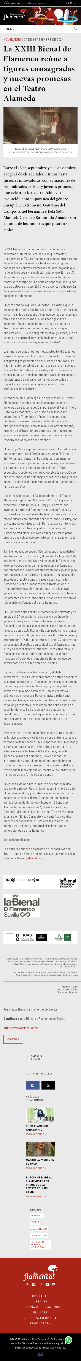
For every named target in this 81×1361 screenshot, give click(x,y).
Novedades (12, 39)
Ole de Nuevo (39, 1229)
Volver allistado (37, 1057)
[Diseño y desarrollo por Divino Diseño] (40, 1354)
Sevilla (35, 1222)
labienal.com (35, 858)
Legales (40, 1301)
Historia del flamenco (40, 1307)
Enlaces (40, 1312)
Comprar (13, 1039)
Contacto (40, 1296)
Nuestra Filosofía (40, 1318)
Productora (40, 1323)
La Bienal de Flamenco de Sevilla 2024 (39, 1244)
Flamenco (37, 1215)
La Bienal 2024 (39, 1235)
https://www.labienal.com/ (20, 1027)
